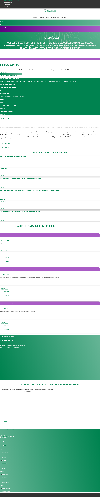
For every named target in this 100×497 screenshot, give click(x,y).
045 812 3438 (4, 436)
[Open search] (2, 22)
